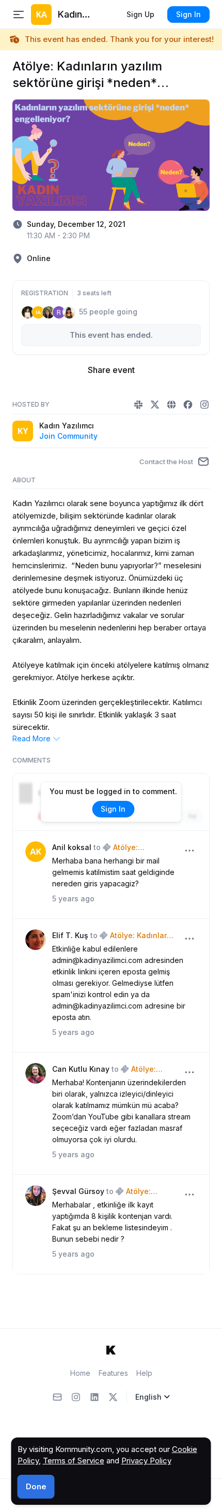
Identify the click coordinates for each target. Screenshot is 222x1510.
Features (113, 1373)
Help (144, 1373)
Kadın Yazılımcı (66, 425)
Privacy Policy (146, 1460)
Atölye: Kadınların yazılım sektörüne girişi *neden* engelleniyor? (141, 848)
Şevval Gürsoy (78, 1191)
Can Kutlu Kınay (80, 1069)
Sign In (188, 14)
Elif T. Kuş (70, 935)
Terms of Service (73, 1460)
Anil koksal (71, 847)
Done (36, 1486)
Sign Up (140, 14)
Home (80, 1373)
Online (39, 258)
